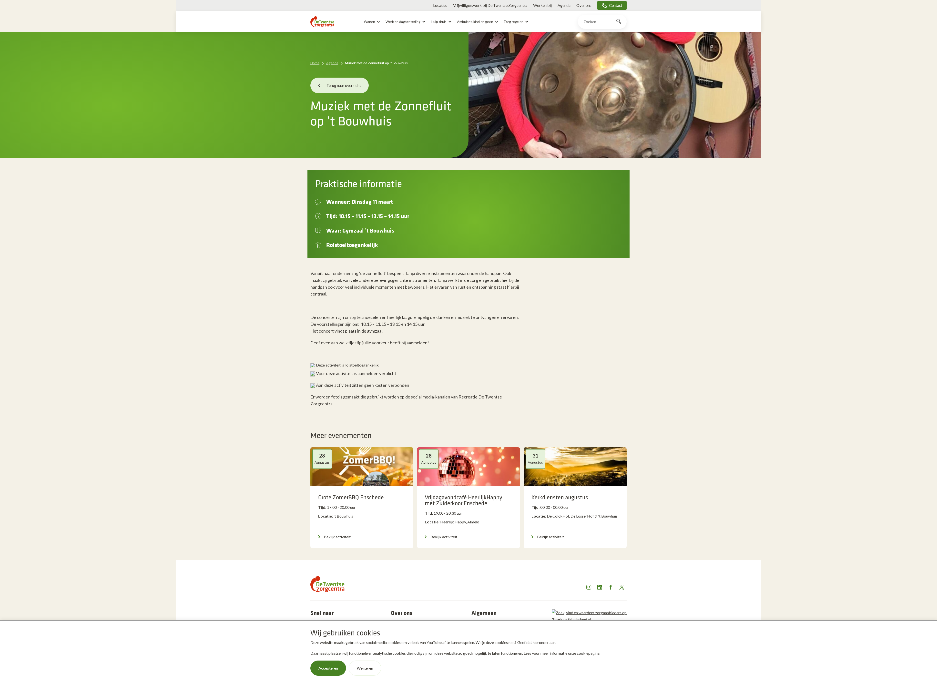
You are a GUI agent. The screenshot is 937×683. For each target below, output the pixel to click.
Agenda (564, 5)
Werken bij (542, 5)
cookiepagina (588, 653)
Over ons (583, 5)
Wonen (369, 22)
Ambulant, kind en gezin (475, 22)
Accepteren (328, 668)
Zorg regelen (513, 22)
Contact (615, 5)
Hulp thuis (439, 22)
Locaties (440, 5)
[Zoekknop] (619, 21)
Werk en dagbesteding (403, 22)
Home (314, 63)
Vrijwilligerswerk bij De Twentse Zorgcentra (490, 5)
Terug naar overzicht (343, 85)
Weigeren (365, 668)
